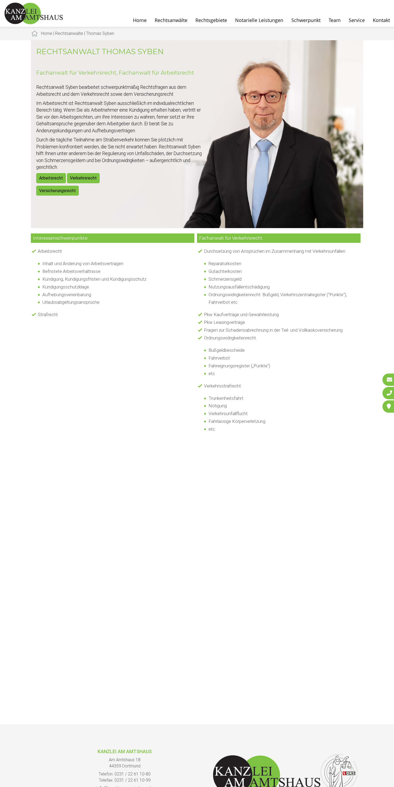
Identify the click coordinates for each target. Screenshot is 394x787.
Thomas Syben (100, 33)
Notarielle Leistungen (259, 20)
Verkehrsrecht (83, 178)
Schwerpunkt (306, 20)
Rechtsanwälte (171, 20)
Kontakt (381, 20)
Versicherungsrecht (57, 190)
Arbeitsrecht (51, 178)
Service (357, 20)
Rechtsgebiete (211, 20)
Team (335, 20)
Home (140, 20)
